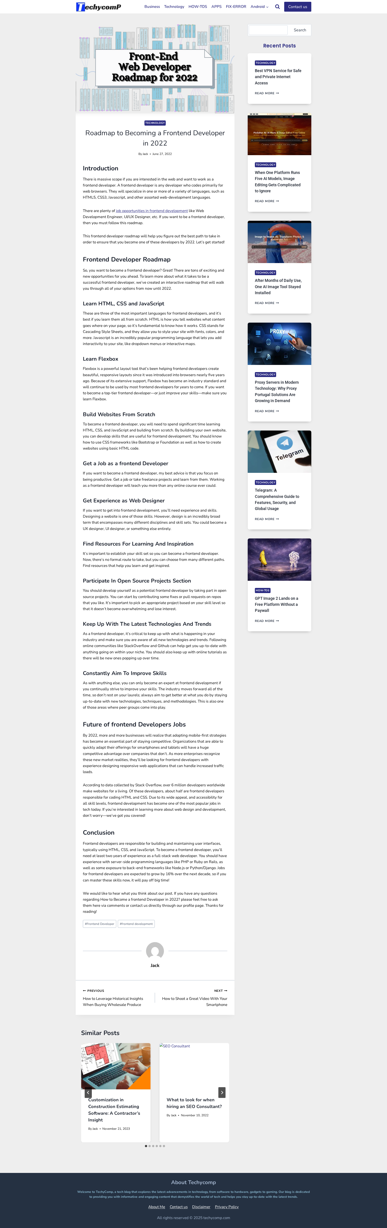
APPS (216, 6)
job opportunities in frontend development (152, 210)
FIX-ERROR (236, 6)
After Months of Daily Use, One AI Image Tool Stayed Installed (278, 286)
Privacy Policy (227, 1206)
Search (300, 30)
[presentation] (115, 1066)
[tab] (146, 1146)
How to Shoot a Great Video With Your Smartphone (194, 998)
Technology (174, 6)
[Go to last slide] (88, 1092)
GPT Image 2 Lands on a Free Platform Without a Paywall (276, 604)
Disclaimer (201, 1206)
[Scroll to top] (372, 1218)
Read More (267, 93)
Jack (145, 154)
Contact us (297, 6)
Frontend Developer (99, 924)
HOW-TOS (198, 6)
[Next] (222, 1092)
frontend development (136, 924)
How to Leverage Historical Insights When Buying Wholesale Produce (113, 998)
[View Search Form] (277, 6)
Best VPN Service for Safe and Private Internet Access (278, 76)
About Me (156, 1206)
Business (152, 6)
